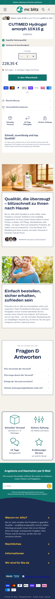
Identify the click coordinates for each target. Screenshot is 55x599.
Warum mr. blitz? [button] (16, 517)
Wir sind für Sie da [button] (17, 562)
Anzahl (27, 51)
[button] (5, 9)
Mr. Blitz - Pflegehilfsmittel (21, 597)
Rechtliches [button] (13, 544)
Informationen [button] (14, 553)
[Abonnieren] (49, 486)
